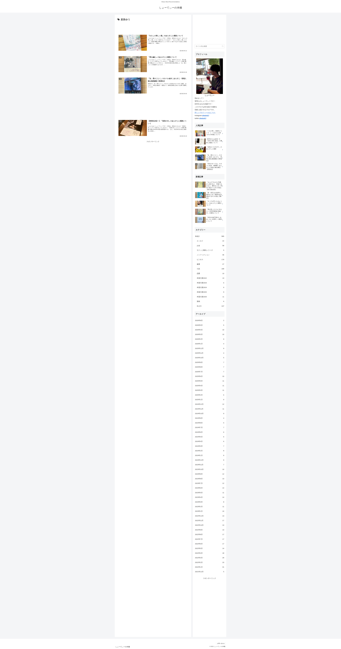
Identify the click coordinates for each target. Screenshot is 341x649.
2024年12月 (209, 404)
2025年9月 (209, 362)
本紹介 (209, 236)
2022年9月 (209, 530)
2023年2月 (209, 506)
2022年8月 (209, 534)
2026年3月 (209, 334)
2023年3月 (209, 502)
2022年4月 (209, 553)
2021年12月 (209, 572)
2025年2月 (209, 395)
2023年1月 (209, 511)
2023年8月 (209, 479)
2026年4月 (209, 330)
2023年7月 (209, 483)
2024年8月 (209, 423)
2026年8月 (209, 320)
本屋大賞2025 (210, 292)
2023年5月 (209, 493)
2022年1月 (209, 567)
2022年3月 (209, 558)
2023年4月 (209, 497)
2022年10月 (209, 525)
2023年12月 (209, 460)
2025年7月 (209, 372)
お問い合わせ (221, 643)
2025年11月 (209, 353)
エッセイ (210, 241)
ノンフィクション (210, 255)
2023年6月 (209, 488)
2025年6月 (209, 376)
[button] (222, 46)
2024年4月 (209, 441)
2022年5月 (209, 548)
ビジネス (210, 259)
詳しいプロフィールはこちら (205, 112)
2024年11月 (209, 409)
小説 (210, 269)
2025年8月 (209, 367)
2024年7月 (209, 427)
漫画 (210, 301)
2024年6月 (209, 432)
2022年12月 (209, 516)
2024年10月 (209, 413)
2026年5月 (209, 325)
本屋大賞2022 (210, 278)
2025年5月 (209, 381)
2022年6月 (209, 544)
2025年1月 (209, 399)
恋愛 (210, 273)
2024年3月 (209, 446)
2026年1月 (209, 344)
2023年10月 (209, 469)
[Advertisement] (152, 26)
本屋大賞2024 (210, 287)
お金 (210, 245)
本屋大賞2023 (210, 283)
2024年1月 (209, 455)
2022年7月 (209, 539)
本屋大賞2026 (210, 297)
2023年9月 (209, 474)
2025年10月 (209, 358)
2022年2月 (209, 562)
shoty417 (205, 115)
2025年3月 (209, 390)
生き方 (210, 306)
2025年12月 (209, 348)
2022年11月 (209, 520)
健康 (210, 264)
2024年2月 (209, 451)
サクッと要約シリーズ (210, 250)
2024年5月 (209, 437)
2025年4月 (209, 386)
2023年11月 (209, 465)
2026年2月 (209, 339)
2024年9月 (209, 418)
